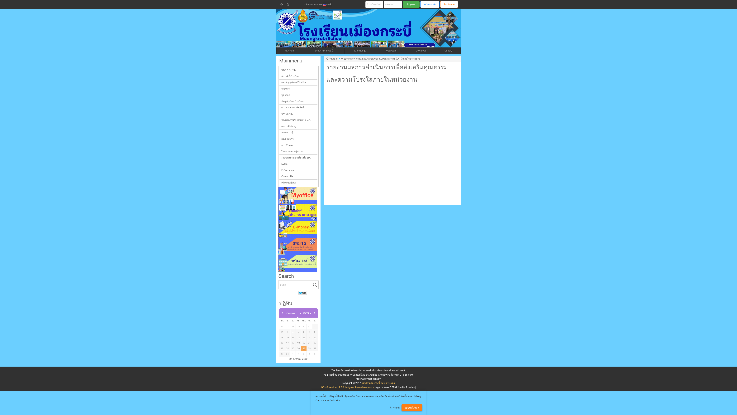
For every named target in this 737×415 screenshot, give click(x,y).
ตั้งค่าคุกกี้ (395, 407)
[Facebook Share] (281, 4)
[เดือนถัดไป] (315, 313)
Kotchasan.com (366, 387)
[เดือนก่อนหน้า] (282, 313)
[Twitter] (288, 4)
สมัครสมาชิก (430, 4)
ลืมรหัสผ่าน (449, 4)
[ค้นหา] (315, 284)
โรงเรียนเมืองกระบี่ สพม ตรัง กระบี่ (354, 33)
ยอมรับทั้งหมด (412, 408)
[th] (324, 4)
